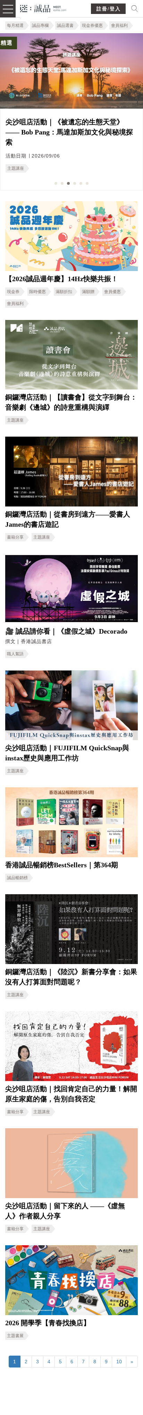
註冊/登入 (108, 9)
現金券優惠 (92, 25)
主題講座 (15, 168)
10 (119, 1361)
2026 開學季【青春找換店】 (47, 1323)
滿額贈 (88, 291)
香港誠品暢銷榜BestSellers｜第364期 (61, 865)
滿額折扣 (64, 291)
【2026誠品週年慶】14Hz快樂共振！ (61, 279)
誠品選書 (65, 25)
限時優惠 (37, 291)
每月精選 (15, 25)
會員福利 (119, 25)
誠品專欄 (40, 25)
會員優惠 (112, 291)
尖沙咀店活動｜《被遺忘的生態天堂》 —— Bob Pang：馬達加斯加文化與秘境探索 (69, 132)
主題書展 (15, 1335)
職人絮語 (15, 653)
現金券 (13, 291)
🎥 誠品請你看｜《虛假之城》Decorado (66, 631)
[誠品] (43, 7)
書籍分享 (15, 537)
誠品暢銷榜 (17, 877)
